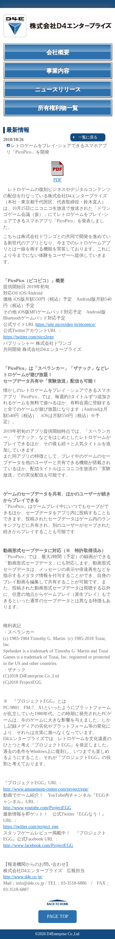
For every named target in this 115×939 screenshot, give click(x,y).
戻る (57, 902)
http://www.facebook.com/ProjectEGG (38, 845)
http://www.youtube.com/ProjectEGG (37, 807)
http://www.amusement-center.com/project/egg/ (45, 789)
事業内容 (57, 70)
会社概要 (57, 52)
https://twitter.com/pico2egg (28, 337)
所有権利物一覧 (58, 108)
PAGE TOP (57, 916)
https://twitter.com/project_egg (30, 826)
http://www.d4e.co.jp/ (22, 876)
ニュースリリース (58, 89)
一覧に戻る (87, 137)
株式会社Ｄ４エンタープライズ (57, 25)
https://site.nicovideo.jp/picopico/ (65, 324)
